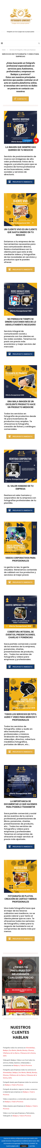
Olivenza (31, 1050)
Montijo (24, 1050)
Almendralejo (30, 1048)
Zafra (4, 1056)
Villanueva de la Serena (28, 1053)
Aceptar (24, 1146)
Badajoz (5, 1050)
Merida (19, 1050)
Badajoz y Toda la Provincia (23, 1065)
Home (3, 50)
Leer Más (32, 1146)
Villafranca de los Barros (11, 1053)
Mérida (29, 1072)
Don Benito (12, 1050)
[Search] (39, 43)
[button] (36, 140)
